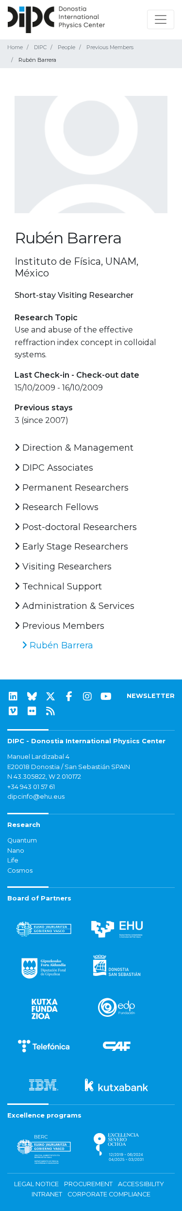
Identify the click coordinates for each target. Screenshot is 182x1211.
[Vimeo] (13, 711)
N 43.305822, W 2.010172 (44, 776)
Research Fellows (59, 507)
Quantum (22, 840)
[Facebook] (69, 696)
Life (12, 860)
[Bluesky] (32, 696)
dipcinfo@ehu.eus (36, 796)
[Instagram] (87, 696)
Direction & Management (76, 447)
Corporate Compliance (108, 1194)
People (66, 47)
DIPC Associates (56, 467)
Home (15, 47)
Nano (15, 850)
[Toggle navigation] (160, 19)
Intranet (47, 1194)
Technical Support (61, 586)
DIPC (40, 47)
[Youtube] (106, 696)
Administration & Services (77, 606)
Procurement (88, 1184)
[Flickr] (32, 711)
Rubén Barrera (60, 645)
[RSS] (50, 711)
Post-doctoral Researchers (78, 527)
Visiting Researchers (66, 566)
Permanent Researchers (74, 487)
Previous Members (109, 47)
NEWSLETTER (151, 695)
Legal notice (36, 1184)
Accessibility (141, 1184)
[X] (50, 696)
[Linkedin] (13, 696)
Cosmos (20, 870)
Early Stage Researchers (74, 546)
